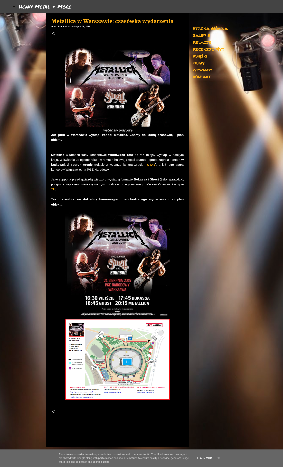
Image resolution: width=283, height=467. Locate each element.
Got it (221, 458)
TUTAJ (150, 164)
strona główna (210, 28)
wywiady (202, 69)
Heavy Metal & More (45, 6)
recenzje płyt (208, 48)
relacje (202, 42)
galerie (201, 35)
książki (200, 55)
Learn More (205, 458)
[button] (53, 33)
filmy (199, 62)
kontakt (202, 76)
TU (53, 189)
